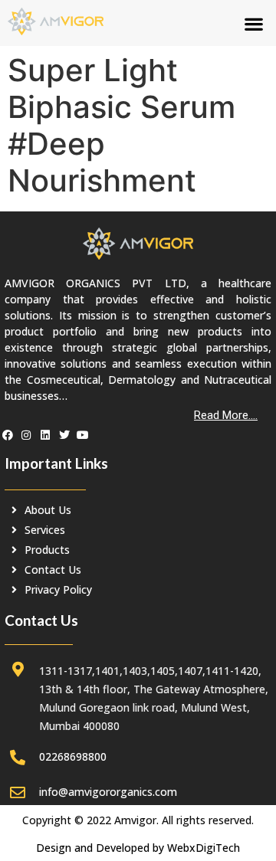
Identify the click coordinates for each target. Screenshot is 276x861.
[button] (253, 23)
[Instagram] (26, 435)
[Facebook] (7, 435)
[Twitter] (64, 435)
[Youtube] (82, 435)
